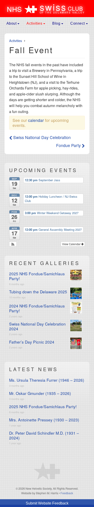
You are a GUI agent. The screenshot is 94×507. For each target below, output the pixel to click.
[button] (12, 244)
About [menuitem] (11, 23)
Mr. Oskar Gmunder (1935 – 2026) (40, 393)
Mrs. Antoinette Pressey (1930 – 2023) (44, 420)
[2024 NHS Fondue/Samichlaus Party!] (77, 307)
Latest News (33, 369)
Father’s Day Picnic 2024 (31, 342)
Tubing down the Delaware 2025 (38, 291)
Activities (15, 40)
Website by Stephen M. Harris (39, 493)
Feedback (66, 493)
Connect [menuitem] (77, 23)
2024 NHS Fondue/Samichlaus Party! (37, 308)
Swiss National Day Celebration (41, 137)
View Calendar (71, 244)
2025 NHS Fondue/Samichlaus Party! (37, 276)
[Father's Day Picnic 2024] (77, 343)
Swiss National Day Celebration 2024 (37, 326)
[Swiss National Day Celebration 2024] (77, 325)
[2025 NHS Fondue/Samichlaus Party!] (77, 275)
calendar (36, 120)
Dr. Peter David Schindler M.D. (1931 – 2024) (44, 435)
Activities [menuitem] (34, 23)
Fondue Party (69, 145)
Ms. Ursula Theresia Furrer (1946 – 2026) (46, 380)
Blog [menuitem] (56, 23)
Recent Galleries (44, 263)
